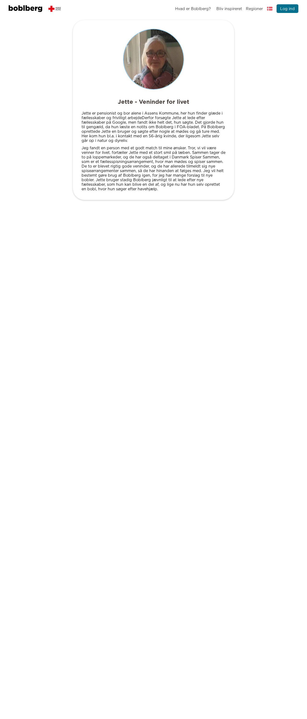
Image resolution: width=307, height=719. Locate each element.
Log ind (287, 8)
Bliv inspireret (229, 8)
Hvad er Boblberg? (193, 8)
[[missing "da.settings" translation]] (270, 9)
